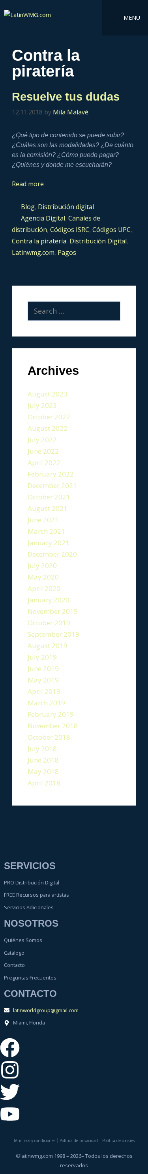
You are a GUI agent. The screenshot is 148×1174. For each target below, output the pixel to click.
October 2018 (49, 737)
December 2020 (52, 554)
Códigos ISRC (69, 229)
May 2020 (43, 576)
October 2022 (49, 416)
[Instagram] (10, 1070)
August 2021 (47, 508)
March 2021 (46, 531)
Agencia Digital (43, 218)
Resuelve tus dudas (66, 96)
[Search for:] (74, 311)
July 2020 (42, 565)
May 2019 (43, 679)
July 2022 (42, 439)
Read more (28, 183)
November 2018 (53, 725)
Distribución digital (66, 206)
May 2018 (43, 771)
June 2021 (43, 519)
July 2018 (42, 748)
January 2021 (48, 542)
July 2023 (42, 405)
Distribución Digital (98, 241)
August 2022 (47, 428)
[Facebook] (10, 1048)
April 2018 (44, 782)
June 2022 (43, 451)
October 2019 (49, 622)
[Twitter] (10, 1092)
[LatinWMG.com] (35, 18)
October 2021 (49, 496)
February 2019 (51, 714)
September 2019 (53, 634)
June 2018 (43, 760)
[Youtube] (10, 1114)
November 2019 (53, 611)
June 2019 (43, 668)
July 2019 (42, 657)
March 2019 (46, 702)
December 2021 (52, 485)
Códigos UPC (111, 229)
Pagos (67, 252)
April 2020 (44, 588)
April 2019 (44, 691)
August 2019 (47, 645)
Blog (28, 206)
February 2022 (51, 474)
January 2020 (48, 599)
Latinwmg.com (33, 252)
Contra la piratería (39, 241)
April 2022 (44, 462)
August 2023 (47, 393)
